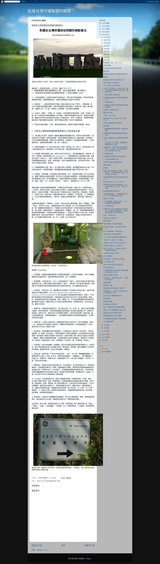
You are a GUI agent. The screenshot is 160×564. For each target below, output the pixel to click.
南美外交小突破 (108, 198)
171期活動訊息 (108, 153)
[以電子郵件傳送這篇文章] (62, 478)
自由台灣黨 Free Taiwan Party (113, 182)
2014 (104, 334)
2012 (104, 340)
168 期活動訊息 (108, 321)
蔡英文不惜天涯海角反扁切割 (113, 265)
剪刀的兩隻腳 (107, 256)
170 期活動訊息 (108, 206)
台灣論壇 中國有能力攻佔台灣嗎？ (115, 156)
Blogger (88, 558)
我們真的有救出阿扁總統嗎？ (113, 162)
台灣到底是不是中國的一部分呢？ (114, 288)
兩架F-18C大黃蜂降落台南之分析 (114, 310)
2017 (104, 29)
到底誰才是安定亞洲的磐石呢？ (114, 80)
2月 (105, 328)
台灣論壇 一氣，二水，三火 (112, 62)
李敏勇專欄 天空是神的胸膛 (112, 224)
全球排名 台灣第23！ (110, 218)
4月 (105, 60)
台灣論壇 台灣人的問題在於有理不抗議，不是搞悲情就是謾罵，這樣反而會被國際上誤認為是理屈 (115, 210)
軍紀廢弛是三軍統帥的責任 (112, 234)
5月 (105, 57)
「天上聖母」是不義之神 (111, 85)
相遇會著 (106, 126)
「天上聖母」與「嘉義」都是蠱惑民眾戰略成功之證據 (115, 143)
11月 (105, 40)
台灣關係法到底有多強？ (111, 253)
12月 (105, 37)
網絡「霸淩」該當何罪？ (111, 82)
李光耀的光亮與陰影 (110, 304)
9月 (105, 46)
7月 (105, 51)
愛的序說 (106, 71)
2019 (104, 23)
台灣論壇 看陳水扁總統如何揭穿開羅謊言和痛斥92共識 (115, 271)
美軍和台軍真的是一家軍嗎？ (113, 246)
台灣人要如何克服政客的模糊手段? (115, 237)
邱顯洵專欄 (107, 65)
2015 (104, 34)
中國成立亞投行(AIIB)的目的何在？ (115, 243)
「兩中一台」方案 (109, 115)
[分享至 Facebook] (68, 478)
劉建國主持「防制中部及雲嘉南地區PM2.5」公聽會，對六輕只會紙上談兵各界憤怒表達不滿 (115, 149)
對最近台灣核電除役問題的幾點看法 (115, 74)
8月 (105, 49)
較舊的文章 (89, 545)
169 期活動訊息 (108, 267)
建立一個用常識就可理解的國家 (114, 307)
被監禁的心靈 (107, 112)
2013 (104, 337)
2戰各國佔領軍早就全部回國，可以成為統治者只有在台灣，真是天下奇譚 (115, 186)
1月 (105, 331)
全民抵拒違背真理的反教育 (112, 68)
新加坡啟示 (107, 298)
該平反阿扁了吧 (108, 262)
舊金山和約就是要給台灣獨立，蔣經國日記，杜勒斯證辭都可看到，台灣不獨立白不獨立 (115, 172)
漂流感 (105, 168)
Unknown (105, 349)
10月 (105, 43)
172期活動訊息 (108, 102)
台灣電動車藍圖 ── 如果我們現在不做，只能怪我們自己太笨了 (115, 194)
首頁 (63, 545)
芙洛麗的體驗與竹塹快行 (111, 191)
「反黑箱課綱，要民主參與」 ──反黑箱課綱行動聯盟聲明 (115, 202)
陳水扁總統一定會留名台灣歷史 (114, 259)
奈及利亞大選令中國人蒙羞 (112, 313)
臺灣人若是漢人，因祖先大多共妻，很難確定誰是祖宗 (115, 249)
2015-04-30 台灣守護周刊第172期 (48, 481)
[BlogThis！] (64, 478)
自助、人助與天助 (109, 215)
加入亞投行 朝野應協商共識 (112, 296)
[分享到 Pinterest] (70, 478)
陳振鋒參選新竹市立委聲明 (112, 316)
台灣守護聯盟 (106, 351)
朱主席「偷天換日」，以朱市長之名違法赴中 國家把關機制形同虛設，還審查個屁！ (115, 90)
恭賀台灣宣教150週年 (110, 275)
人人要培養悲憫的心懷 (111, 159)
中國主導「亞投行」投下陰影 (113, 240)
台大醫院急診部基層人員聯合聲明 (114, 319)
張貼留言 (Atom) (42, 550)
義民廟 (105, 77)
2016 (104, 32)
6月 (105, 54)
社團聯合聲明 (107, 301)
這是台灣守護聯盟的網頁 (49, 11)
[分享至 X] (66, 478)
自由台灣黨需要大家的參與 (112, 123)
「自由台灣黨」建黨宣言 (111, 95)
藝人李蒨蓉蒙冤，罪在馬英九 (113, 231)
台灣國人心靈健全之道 (111, 110)
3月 (105, 325)
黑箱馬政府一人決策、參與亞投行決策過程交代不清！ (115, 292)
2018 (104, 26)
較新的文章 (37, 545)
